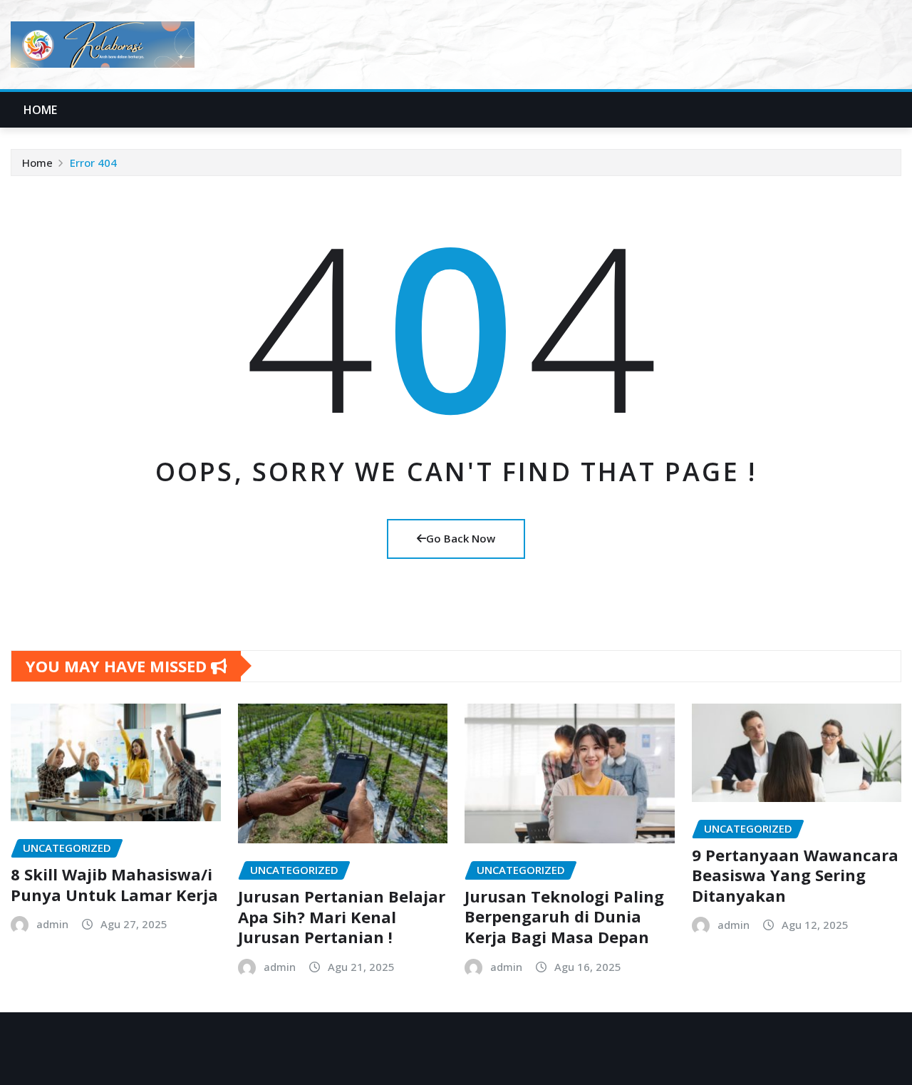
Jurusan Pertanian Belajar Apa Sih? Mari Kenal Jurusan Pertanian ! (341, 916)
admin (52, 924)
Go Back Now (460, 538)
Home (41, 110)
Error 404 (93, 162)
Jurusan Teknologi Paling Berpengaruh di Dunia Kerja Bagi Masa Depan (564, 916)
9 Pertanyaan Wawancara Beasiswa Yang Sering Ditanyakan (795, 875)
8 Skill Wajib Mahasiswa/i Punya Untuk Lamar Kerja (114, 884)
